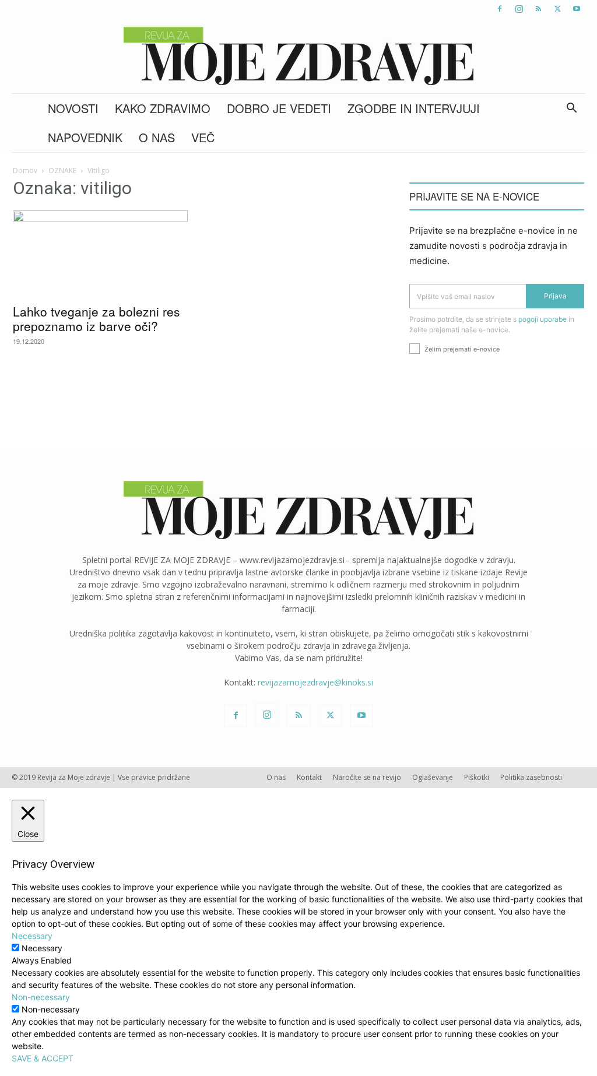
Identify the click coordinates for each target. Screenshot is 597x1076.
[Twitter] (557, 8)
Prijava (555, 295)
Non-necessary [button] (41, 997)
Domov (25, 170)
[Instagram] (519, 8)
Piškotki (476, 777)
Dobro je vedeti (279, 108)
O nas (157, 137)
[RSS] (538, 8)
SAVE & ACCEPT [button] (42, 1058)
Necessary (42, 948)
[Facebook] (499, 8)
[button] (571, 109)
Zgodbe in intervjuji (413, 108)
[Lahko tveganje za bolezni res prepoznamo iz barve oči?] (100, 253)
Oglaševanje (432, 777)
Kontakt (309, 777)
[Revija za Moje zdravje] (298, 56)
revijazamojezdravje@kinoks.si (315, 682)
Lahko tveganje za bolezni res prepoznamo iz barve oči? (96, 319)
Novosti (73, 108)
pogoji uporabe (542, 319)
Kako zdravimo (162, 108)
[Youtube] (576, 8)
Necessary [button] (32, 936)
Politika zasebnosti (531, 777)
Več (203, 137)
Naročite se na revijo (367, 777)
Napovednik (85, 137)
